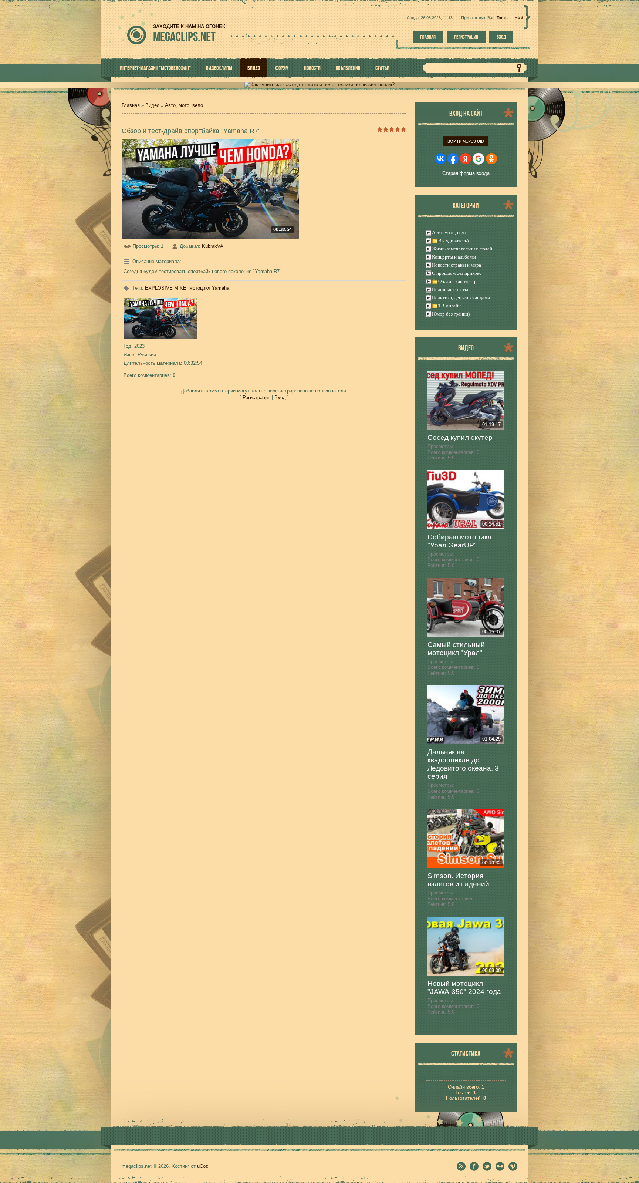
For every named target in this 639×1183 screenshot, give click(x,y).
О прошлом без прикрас (456, 273)
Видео (152, 105)
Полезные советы (450, 289)
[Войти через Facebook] (453, 158)
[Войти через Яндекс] (465, 158)
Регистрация (466, 37)
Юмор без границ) (451, 314)
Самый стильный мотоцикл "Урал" (456, 649)
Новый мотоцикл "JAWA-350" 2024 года (464, 987)
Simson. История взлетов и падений (458, 880)
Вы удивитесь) (453, 240)
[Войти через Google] (478, 159)
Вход (501, 37)
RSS (519, 17)
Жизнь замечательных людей (462, 249)
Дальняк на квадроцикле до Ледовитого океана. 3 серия (463, 764)
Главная (428, 37)
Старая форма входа (466, 173)
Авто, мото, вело (184, 105)
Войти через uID (465, 141)
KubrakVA (212, 246)
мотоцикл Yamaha (209, 288)
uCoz (202, 1166)
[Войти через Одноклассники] (491, 158)
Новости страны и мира (456, 265)
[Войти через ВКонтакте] (440, 158)
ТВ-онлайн (449, 306)
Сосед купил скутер (460, 437)
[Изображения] (160, 318)
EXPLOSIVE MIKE (165, 288)
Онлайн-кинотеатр (457, 281)
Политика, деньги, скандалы (461, 297)
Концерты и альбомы (454, 257)
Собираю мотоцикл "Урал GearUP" (459, 541)
